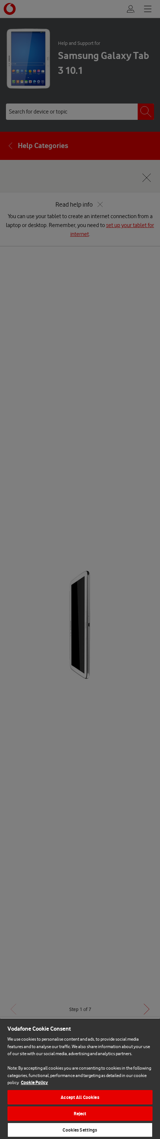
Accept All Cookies (80, 1097)
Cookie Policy (34, 1082)
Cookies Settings (80, 1130)
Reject (80, 1113)
